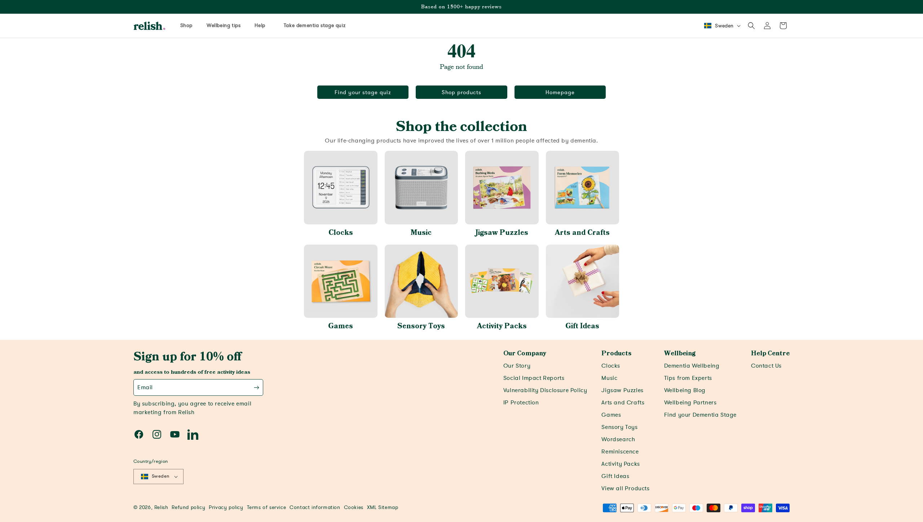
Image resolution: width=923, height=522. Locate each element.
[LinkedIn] (192, 434)
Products (616, 353)
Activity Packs (502, 326)
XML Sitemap (382, 507)
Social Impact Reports (534, 378)
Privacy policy (226, 507)
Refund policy (188, 507)
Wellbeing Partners (690, 403)
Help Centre (770, 353)
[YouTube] (174, 434)
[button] (751, 26)
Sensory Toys (421, 326)
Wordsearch (618, 439)
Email (145, 387)
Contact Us (766, 366)
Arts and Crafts (582, 232)
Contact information (315, 507)
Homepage (560, 92)
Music (421, 232)
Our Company (524, 353)
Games (340, 326)
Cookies (353, 507)
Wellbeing (679, 353)
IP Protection (521, 403)
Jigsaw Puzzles (502, 232)
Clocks (340, 232)
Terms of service (266, 507)
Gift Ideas (582, 326)
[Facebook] (138, 434)
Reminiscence (620, 452)
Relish (161, 507)
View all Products (625, 488)
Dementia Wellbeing (692, 366)
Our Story (516, 366)
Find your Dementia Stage (700, 415)
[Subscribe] (256, 387)
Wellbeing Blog (685, 390)
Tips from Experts (688, 378)
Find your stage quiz (363, 92)
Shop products (461, 92)
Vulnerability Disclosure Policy (545, 390)
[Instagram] (156, 434)
